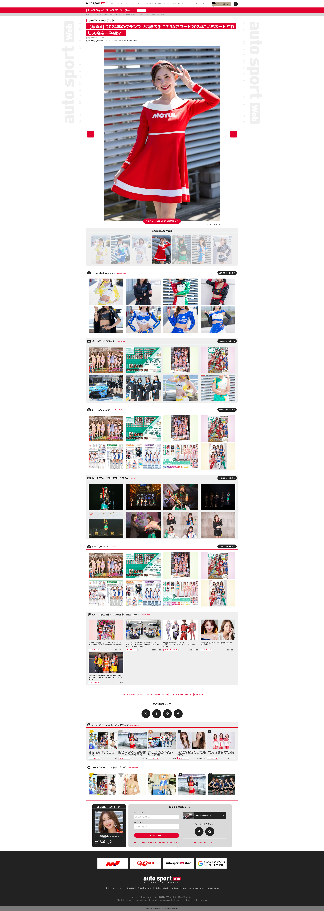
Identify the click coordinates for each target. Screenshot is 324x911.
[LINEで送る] (167, 713)
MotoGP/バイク (160, 4)
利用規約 (130, 888)
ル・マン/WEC (147, 4)
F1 (112, 4)
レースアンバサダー (162, 694)
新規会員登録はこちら (170, 842)
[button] (233, 134)
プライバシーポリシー (114, 888)
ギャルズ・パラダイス (145, 694)
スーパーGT (119, 4)
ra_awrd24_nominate (128, 694)
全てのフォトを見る (226, 273)
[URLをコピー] (178, 713)
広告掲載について (145, 888)
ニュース (142, 10)
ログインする (155, 835)
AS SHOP (202, 4)
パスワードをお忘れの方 (146, 842)
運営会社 (175, 888)
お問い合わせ (213, 888)
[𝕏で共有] (145, 713)
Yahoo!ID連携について (206, 842)
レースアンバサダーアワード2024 (181, 694)
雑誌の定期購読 (162, 888)
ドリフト (181, 4)
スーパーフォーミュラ (132, 4)
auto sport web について (193, 888)
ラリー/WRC (171, 4)
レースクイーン (191, 4)
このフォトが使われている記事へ (161, 221)
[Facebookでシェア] (156, 713)
